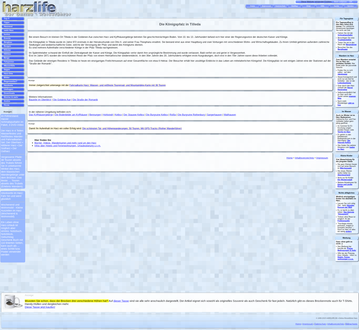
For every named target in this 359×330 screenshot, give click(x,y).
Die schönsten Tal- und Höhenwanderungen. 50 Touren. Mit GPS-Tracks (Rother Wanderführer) (132, 128)
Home (289, 158)
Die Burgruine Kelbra (157, 114)
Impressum (322, 158)
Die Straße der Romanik (85, 99)
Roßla (173, 114)
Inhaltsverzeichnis (304, 158)
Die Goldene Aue (62, 99)
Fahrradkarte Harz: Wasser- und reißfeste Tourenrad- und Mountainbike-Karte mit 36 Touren (117, 85)
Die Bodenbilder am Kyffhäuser (71, 114)
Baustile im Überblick (40, 99)
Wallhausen (230, 114)
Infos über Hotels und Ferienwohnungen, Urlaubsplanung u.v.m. (67, 145)
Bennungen (95, 114)
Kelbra (118, 114)
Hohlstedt (108, 114)
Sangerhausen (214, 114)
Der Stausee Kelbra (134, 114)
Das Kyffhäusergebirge (41, 114)
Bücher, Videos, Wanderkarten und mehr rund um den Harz (65, 143)
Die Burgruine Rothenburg (191, 114)
